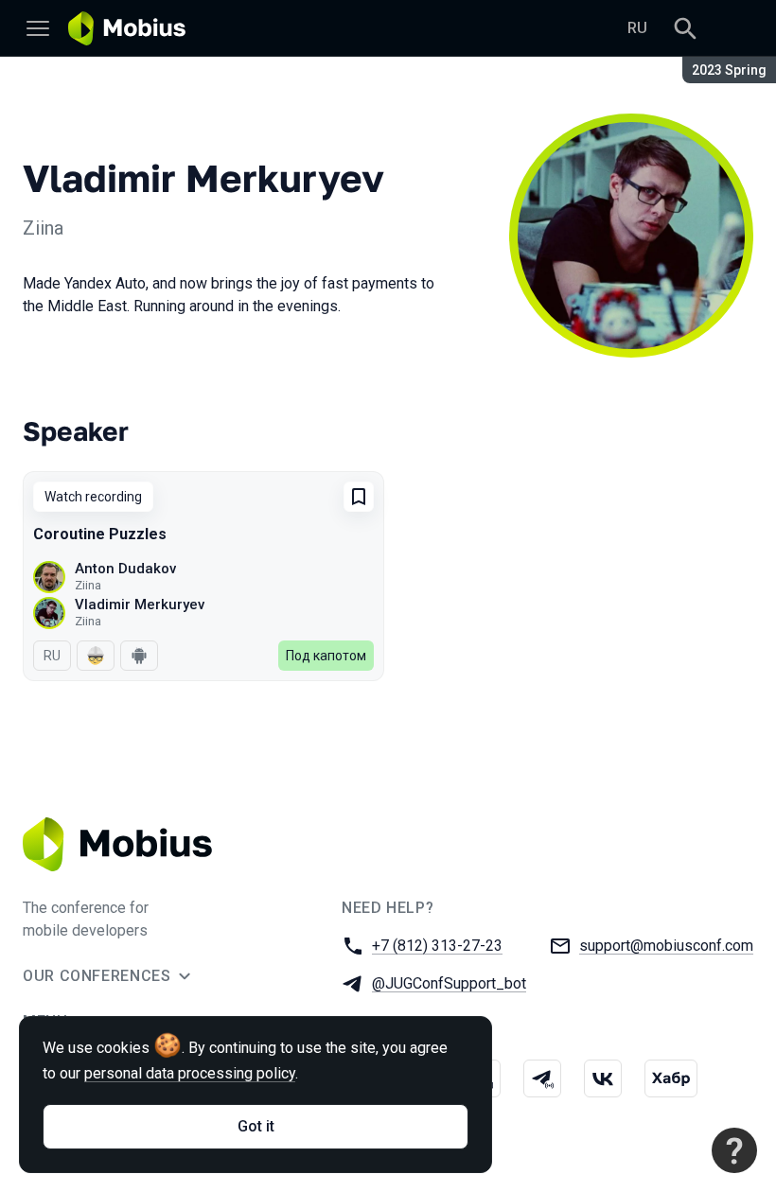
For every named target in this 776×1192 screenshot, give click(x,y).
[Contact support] (734, 1150)
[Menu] (38, 28)
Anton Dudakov (125, 568)
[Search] (685, 28)
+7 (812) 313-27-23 (437, 946)
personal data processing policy (189, 1073)
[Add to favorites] (359, 497)
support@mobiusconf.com (666, 946)
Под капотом (326, 655)
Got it (256, 1126)
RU (637, 28)
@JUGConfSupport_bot (449, 983)
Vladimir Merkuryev (139, 604)
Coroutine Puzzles (100, 534)
